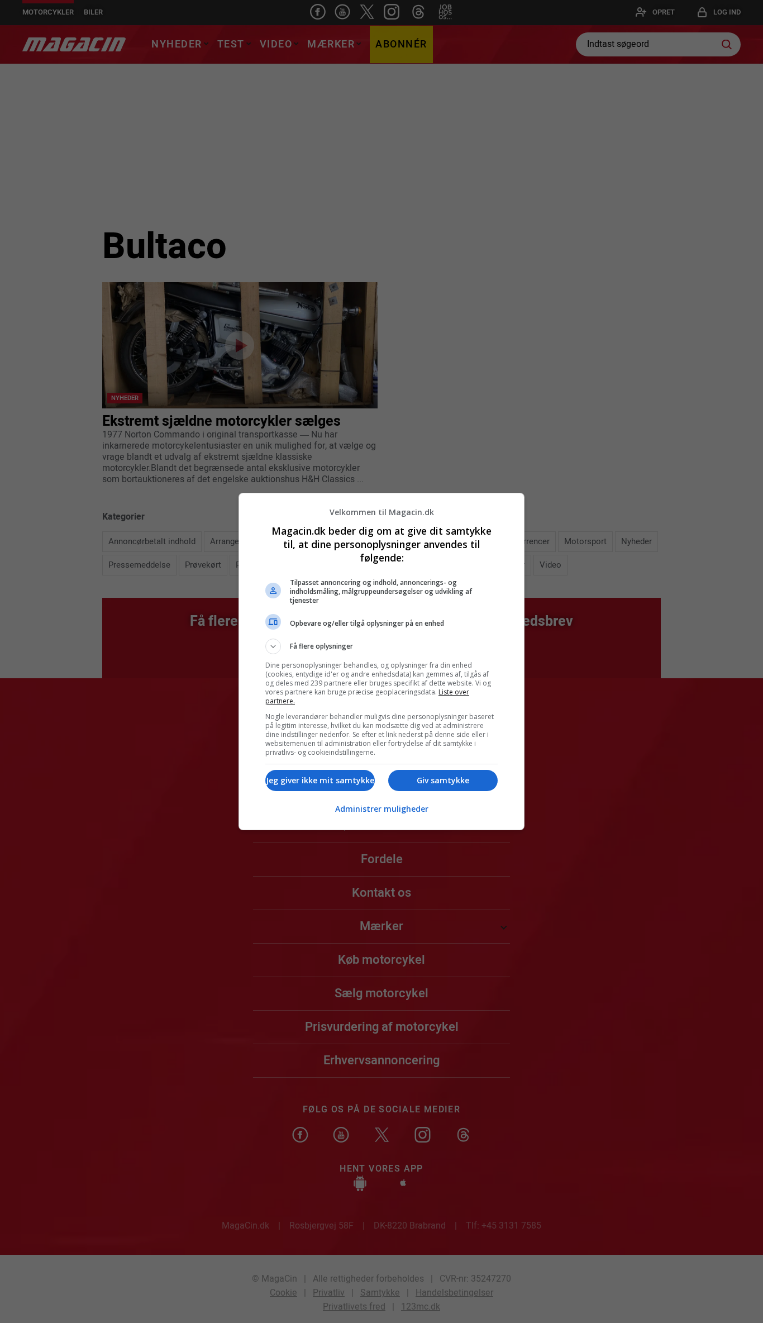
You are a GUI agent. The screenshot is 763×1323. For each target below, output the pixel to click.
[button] (381, 646)
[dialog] (381, 661)
